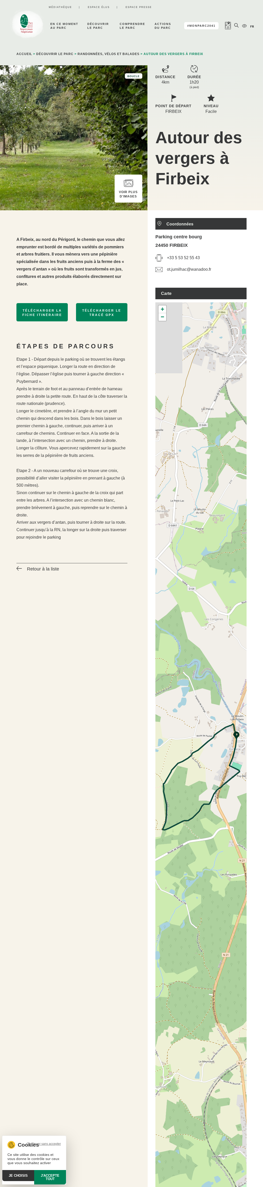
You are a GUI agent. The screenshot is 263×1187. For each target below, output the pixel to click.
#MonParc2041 (201, 25)
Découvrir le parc (54, 54)
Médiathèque (60, 7)
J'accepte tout (50, 1177)
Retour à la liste (43, 569)
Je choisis (18, 1175)
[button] (236, 735)
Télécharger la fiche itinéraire (42, 313)
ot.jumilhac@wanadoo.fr (189, 269)
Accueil (24, 54)
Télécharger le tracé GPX (101, 313)
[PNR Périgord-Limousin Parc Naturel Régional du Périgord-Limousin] (26, 25)
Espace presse (139, 7)
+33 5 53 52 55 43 (183, 258)
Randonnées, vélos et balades (108, 54)
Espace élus (99, 7)
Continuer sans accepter (44, 1143)
